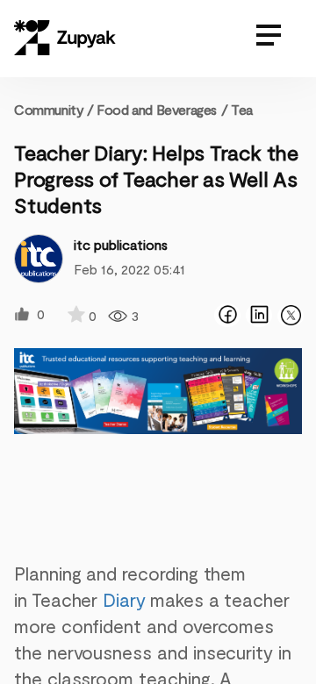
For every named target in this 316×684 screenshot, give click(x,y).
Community (54, 109)
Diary (124, 599)
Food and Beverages (157, 109)
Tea (242, 109)
